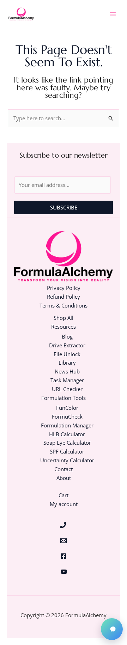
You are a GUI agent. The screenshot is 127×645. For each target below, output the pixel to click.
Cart (63, 495)
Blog (67, 336)
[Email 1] (63, 540)
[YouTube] (64, 571)
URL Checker (67, 389)
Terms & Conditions (63, 305)
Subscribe (63, 207)
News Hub (67, 371)
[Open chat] (112, 629)
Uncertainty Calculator (67, 460)
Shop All (63, 317)
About (63, 477)
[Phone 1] (63, 525)
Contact (63, 469)
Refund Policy (63, 296)
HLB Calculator (67, 434)
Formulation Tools (63, 397)
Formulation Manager (67, 425)
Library (67, 362)
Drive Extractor (67, 345)
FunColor (67, 407)
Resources (63, 326)
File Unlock (67, 354)
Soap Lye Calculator (67, 442)
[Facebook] (63, 556)
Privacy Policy (63, 287)
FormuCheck (67, 416)
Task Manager (67, 380)
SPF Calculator (67, 451)
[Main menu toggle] (113, 14)
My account (64, 503)
